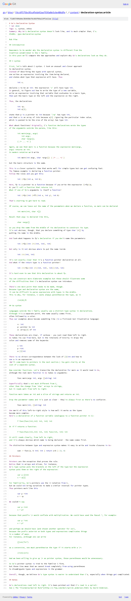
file (55, 19)
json (126, 597)
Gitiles (15, 597)
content (74, 12)
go (4, 12)
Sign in (125, 4)
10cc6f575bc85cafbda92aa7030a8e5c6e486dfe (40, 12)
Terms (29, 597)
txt (120, 597)
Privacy (22, 597)
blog (10, 12)
